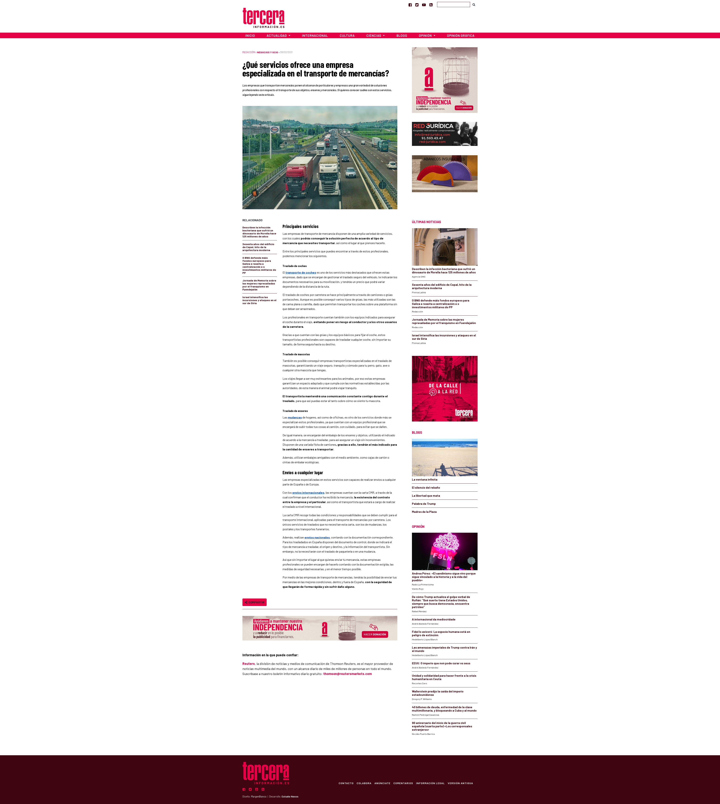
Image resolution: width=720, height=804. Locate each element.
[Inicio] (263, 17)
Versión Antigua (460, 783)
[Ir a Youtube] (424, 4)
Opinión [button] (426, 35)
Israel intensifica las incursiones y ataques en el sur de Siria (259, 300)
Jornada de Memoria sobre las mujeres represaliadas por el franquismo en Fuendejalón (259, 285)
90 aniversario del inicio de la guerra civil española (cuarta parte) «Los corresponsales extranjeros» (442, 726)
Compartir (255, 602)
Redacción (248, 52)
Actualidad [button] (277, 35)
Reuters (248, 664)
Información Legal (430, 783)
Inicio (250, 35)
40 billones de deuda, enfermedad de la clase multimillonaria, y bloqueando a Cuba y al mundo (444, 708)
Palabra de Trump (424, 503)
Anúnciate (382, 783)
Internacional (315, 35)
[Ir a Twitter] (416, 4)
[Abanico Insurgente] (445, 181)
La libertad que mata (426, 495)
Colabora (364, 783)
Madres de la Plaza (424, 511)
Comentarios (403, 783)
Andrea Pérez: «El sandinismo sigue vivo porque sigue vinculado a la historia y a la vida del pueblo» (444, 577)
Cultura (347, 35)
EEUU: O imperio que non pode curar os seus (441, 663)
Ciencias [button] (374, 35)
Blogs (402, 35)
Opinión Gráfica (461, 35)
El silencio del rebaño (426, 487)
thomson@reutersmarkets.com (347, 674)
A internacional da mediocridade (433, 619)
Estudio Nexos (290, 796)
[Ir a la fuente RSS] (431, 4)
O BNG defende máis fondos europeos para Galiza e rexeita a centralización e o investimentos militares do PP (259, 265)
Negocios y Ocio (267, 52)
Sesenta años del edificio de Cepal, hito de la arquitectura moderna (258, 247)
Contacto (346, 783)
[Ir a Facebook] (410, 4)
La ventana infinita (424, 479)
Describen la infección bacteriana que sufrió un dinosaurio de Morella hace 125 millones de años (259, 232)
